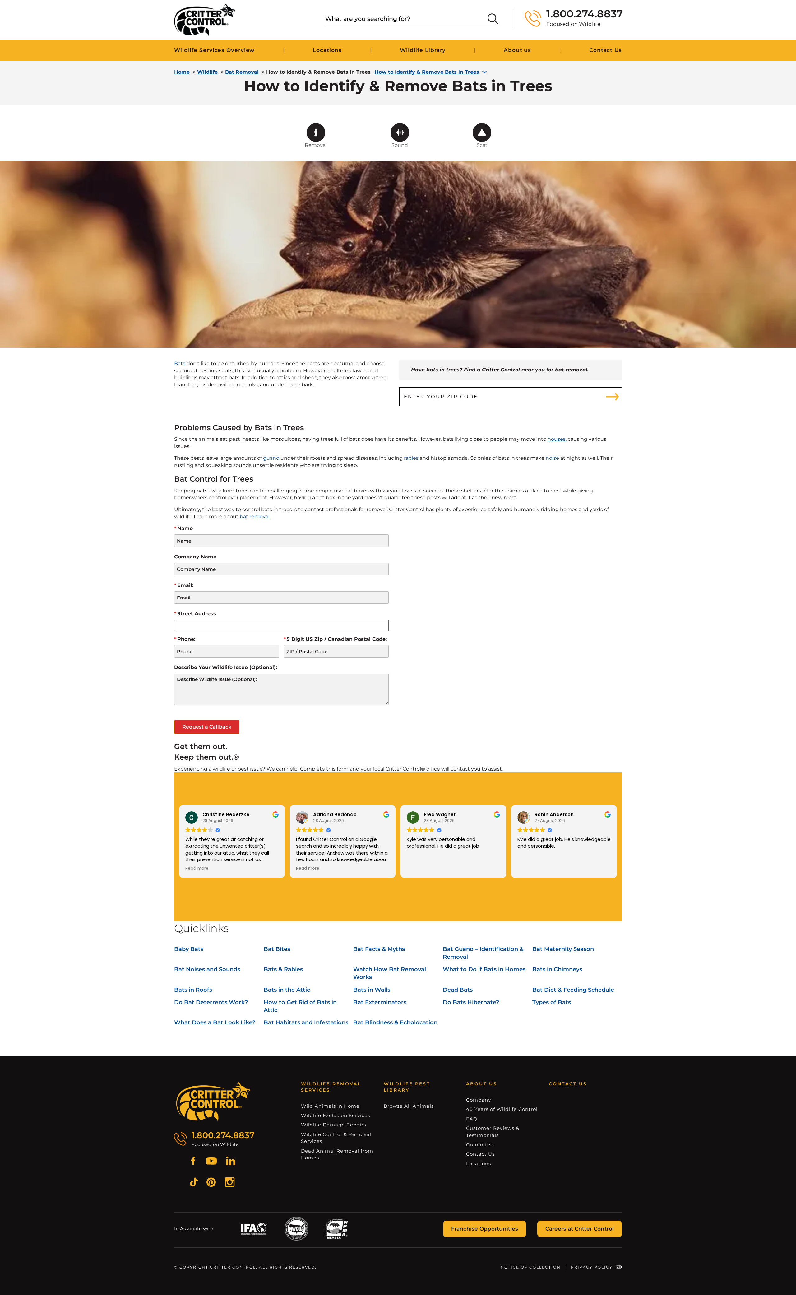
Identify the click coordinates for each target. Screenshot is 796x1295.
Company (478, 1100)
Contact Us (605, 50)
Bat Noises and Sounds (207, 969)
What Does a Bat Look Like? (214, 1022)
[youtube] (211, 1162)
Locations (327, 50)
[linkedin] (230, 1162)
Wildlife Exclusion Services (335, 1115)
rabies (411, 458)
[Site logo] (204, 20)
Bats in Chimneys (557, 969)
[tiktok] (194, 1183)
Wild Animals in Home (330, 1106)
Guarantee (479, 1145)
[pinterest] (211, 1183)
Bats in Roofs (193, 989)
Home (182, 72)
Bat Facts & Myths (379, 949)
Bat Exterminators (379, 1002)
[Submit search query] (492, 19)
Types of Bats (551, 1002)
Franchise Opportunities (484, 1229)
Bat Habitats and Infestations (306, 1022)
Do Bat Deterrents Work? (211, 1002)
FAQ (472, 1119)
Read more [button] (197, 868)
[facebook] (193, 1162)
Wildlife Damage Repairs (333, 1125)
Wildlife (207, 72)
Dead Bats (458, 989)
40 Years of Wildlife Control (502, 1109)
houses (557, 439)
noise (552, 458)
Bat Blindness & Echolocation (395, 1022)
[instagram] (229, 1183)
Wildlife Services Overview (214, 50)
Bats (179, 363)
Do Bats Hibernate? (471, 1002)
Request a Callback (206, 727)
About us (517, 50)
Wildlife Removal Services (331, 1087)
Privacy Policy (592, 1267)
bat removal (255, 516)
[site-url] (213, 1101)
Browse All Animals (409, 1106)
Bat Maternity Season (563, 949)
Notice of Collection (531, 1267)
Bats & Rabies (283, 969)
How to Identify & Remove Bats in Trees (427, 72)
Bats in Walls (371, 989)
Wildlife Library (423, 50)
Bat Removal (242, 72)
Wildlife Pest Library (407, 1087)
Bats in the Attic (287, 989)
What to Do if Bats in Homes (484, 969)
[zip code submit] (612, 396)
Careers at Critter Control (579, 1229)
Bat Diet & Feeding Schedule (573, 989)
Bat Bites (277, 949)
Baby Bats (188, 949)
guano (271, 458)
